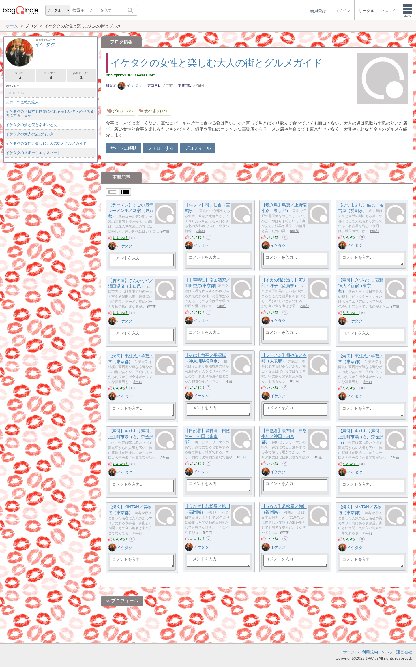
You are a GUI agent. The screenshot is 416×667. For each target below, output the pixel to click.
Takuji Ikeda (15, 93)
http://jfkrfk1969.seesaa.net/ (131, 75)
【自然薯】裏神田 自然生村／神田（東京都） (207, 436)
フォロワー (50, 76)
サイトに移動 (123, 148)
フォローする (160, 148)
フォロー (20, 76)
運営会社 (404, 652)
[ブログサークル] (20, 10)
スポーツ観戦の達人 (22, 102)
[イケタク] (112, 246)
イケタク (134, 85)
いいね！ (121, 237)
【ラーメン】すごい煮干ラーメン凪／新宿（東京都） (130, 211)
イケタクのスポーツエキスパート (33, 153)
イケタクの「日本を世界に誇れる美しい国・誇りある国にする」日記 (50, 113)
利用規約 (370, 652)
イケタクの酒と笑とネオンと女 (31, 125)
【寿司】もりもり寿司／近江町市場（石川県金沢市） (130, 437)
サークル (351, 652)
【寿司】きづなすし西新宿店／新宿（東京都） (360, 286)
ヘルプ (387, 652)
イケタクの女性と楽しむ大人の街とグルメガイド (216, 62)
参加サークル (81, 76)
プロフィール (198, 148)
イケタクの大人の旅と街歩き (29, 134)
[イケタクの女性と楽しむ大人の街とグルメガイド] (382, 79)
